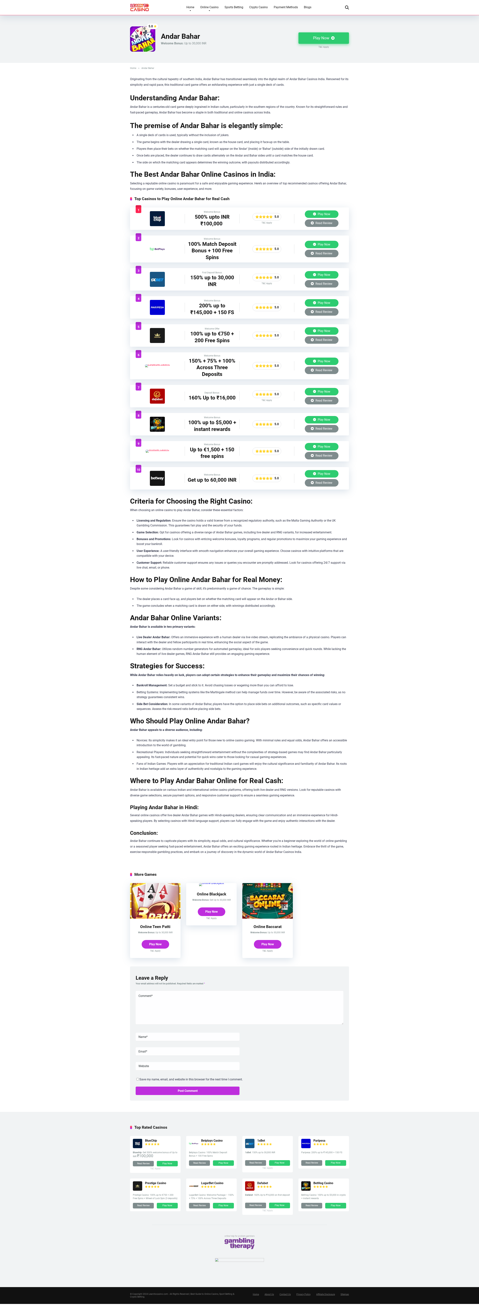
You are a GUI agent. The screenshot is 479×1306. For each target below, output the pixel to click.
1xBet (261, 1140)
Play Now (321, 38)
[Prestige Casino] (157, 342)
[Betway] (157, 485)
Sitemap (345, 1294)
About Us (269, 1294)
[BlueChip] (157, 225)
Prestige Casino (155, 1183)
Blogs (307, 7)
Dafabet (262, 1183)
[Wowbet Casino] (157, 449)
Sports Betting (234, 7)
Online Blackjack (211, 894)
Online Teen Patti (155, 926)
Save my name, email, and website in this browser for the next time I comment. (191, 1079)
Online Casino (209, 7)
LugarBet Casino (212, 1183)
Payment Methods (286, 7)
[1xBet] (157, 286)
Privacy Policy (303, 1294)
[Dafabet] (157, 402)
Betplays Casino (212, 1140)
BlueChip (151, 1140)
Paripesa (319, 1140)
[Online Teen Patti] (155, 917)
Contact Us (285, 1294)
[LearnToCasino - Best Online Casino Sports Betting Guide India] (139, 6)
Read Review (323, 223)
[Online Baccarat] (267, 917)
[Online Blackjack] (211, 883)
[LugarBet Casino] (157, 364)
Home (190, 7)
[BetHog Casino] (157, 430)
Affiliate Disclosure (325, 1294)
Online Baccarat (268, 926)
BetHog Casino (323, 1183)
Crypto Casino (258, 7)
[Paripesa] (157, 314)
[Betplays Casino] (157, 255)
